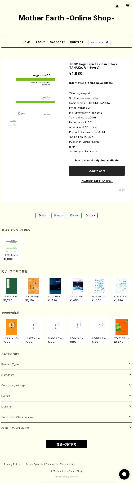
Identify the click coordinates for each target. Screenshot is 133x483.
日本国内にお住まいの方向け (97, 181)
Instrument (7, 374)
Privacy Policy (12, 464)
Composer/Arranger (14, 385)
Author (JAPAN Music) (15, 427)
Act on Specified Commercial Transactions (50, 464)
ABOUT (40, 42)
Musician (6, 406)
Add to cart (97, 171)
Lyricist (5, 396)
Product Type (10, 364)
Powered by (62, 476)
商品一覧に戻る (66, 444)
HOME (27, 42)
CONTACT (77, 42)
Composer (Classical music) (19, 417)
